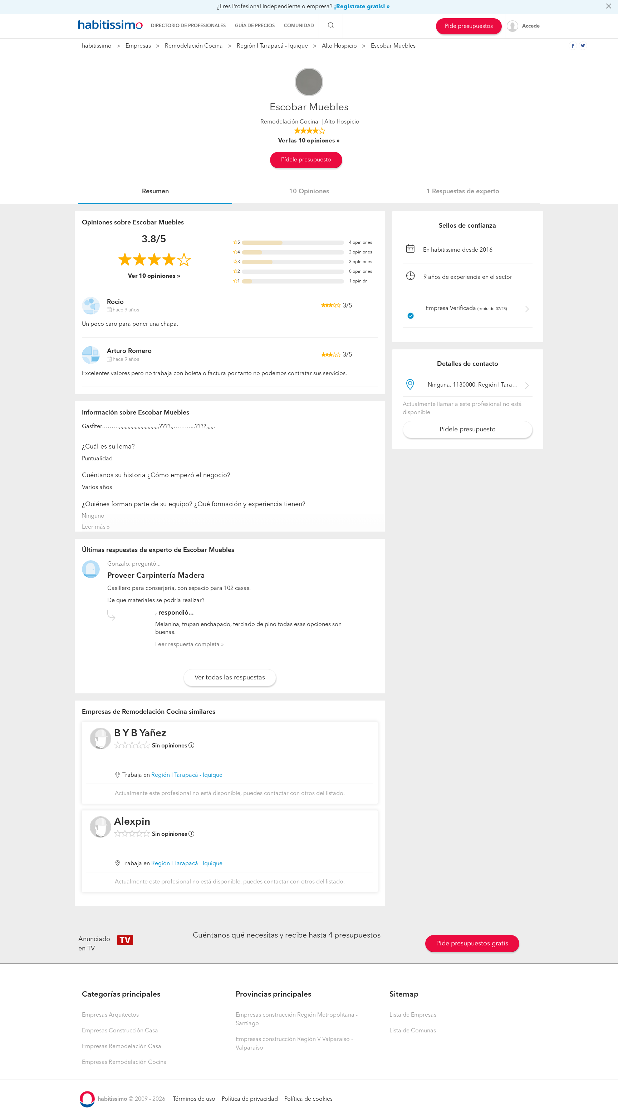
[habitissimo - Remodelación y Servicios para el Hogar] (110, 25)
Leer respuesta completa (187, 645)
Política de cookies (308, 1099)
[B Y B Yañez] (100, 738)
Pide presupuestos (469, 26)
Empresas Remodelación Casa (121, 1047)
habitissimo (97, 46)
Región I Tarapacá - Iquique (272, 46)
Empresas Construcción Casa (120, 1031)
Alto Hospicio (339, 46)
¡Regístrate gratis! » (362, 7)
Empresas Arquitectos (110, 1015)
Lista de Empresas (412, 1015)
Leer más (94, 527)
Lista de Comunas (412, 1031)
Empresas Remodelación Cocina (124, 1062)
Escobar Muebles (393, 46)
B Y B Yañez (140, 734)
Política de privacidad (250, 1099)
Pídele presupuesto (306, 160)
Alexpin (132, 822)
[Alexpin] (100, 827)
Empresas (138, 46)
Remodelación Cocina (194, 46)
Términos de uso (194, 1099)
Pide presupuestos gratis (472, 943)
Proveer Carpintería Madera (156, 576)
